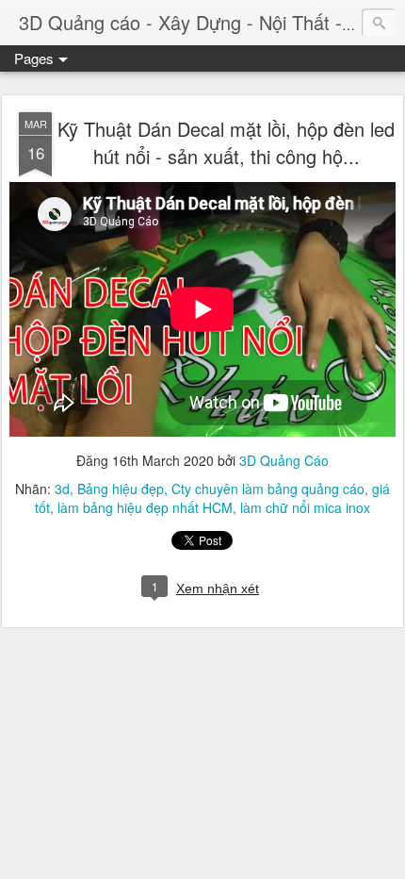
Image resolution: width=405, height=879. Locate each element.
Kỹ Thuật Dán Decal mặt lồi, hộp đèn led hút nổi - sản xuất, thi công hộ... (226, 142)
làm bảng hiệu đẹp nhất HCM (145, 507)
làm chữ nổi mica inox (305, 507)
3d (62, 488)
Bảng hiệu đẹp (120, 488)
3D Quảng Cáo (284, 460)
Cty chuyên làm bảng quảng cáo (267, 488)
